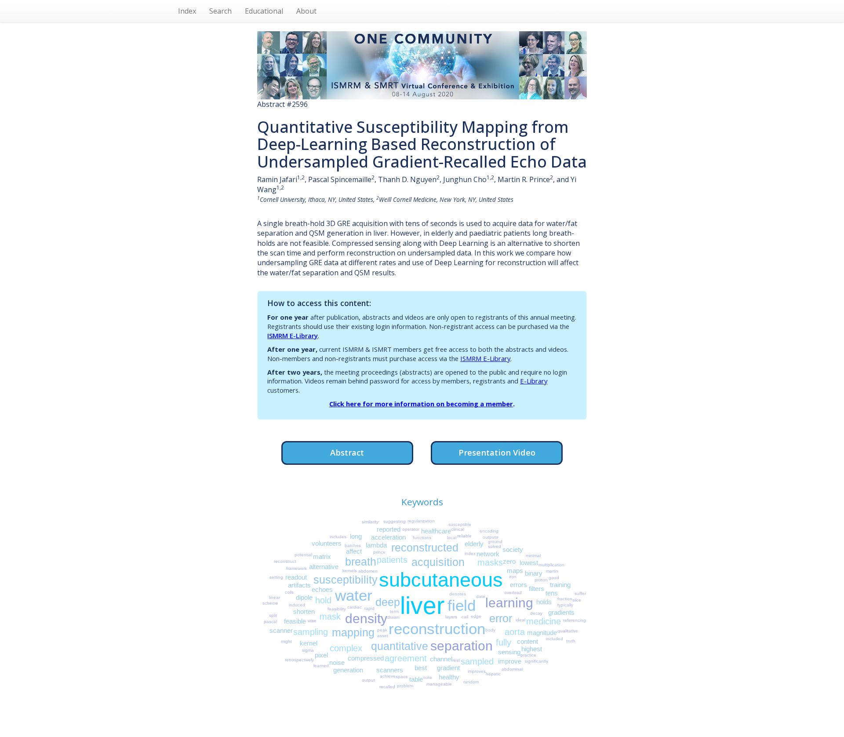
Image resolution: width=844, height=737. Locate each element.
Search (220, 11)
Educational (264, 11)
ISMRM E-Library (292, 335)
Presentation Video (496, 452)
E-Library (533, 380)
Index (187, 11)
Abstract (347, 452)
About (306, 11)
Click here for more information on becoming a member (421, 403)
